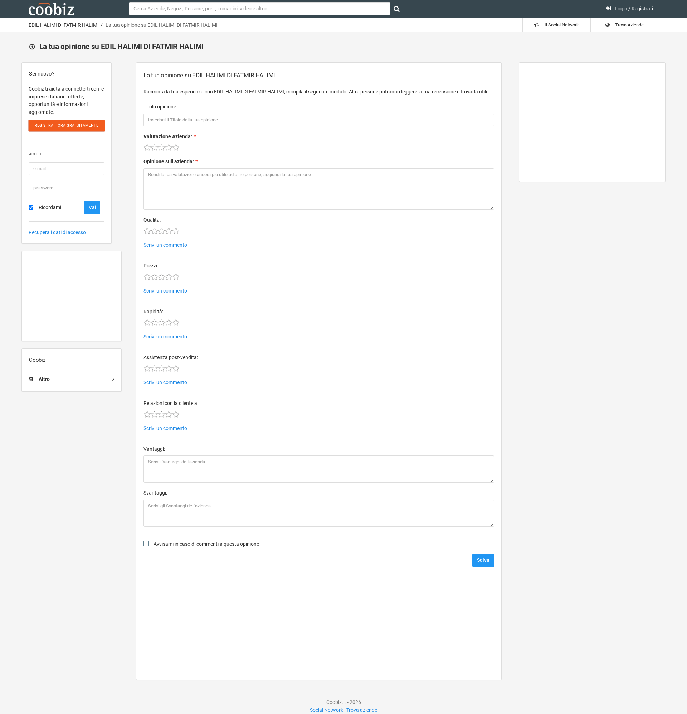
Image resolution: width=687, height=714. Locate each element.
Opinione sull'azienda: (168, 161)
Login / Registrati (633, 8)
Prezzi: (150, 266)
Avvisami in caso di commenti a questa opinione (206, 544)
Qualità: (152, 220)
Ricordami (50, 207)
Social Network (326, 710)
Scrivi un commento (165, 245)
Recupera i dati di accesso (57, 232)
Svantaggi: (155, 493)
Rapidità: (153, 311)
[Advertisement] (71, 296)
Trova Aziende (629, 25)
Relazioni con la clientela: (170, 403)
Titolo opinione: (160, 107)
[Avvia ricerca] (396, 9)
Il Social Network (561, 25)
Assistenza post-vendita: (170, 357)
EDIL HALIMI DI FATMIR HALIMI (64, 25)
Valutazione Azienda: (167, 136)
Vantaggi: (154, 449)
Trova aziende (361, 710)
